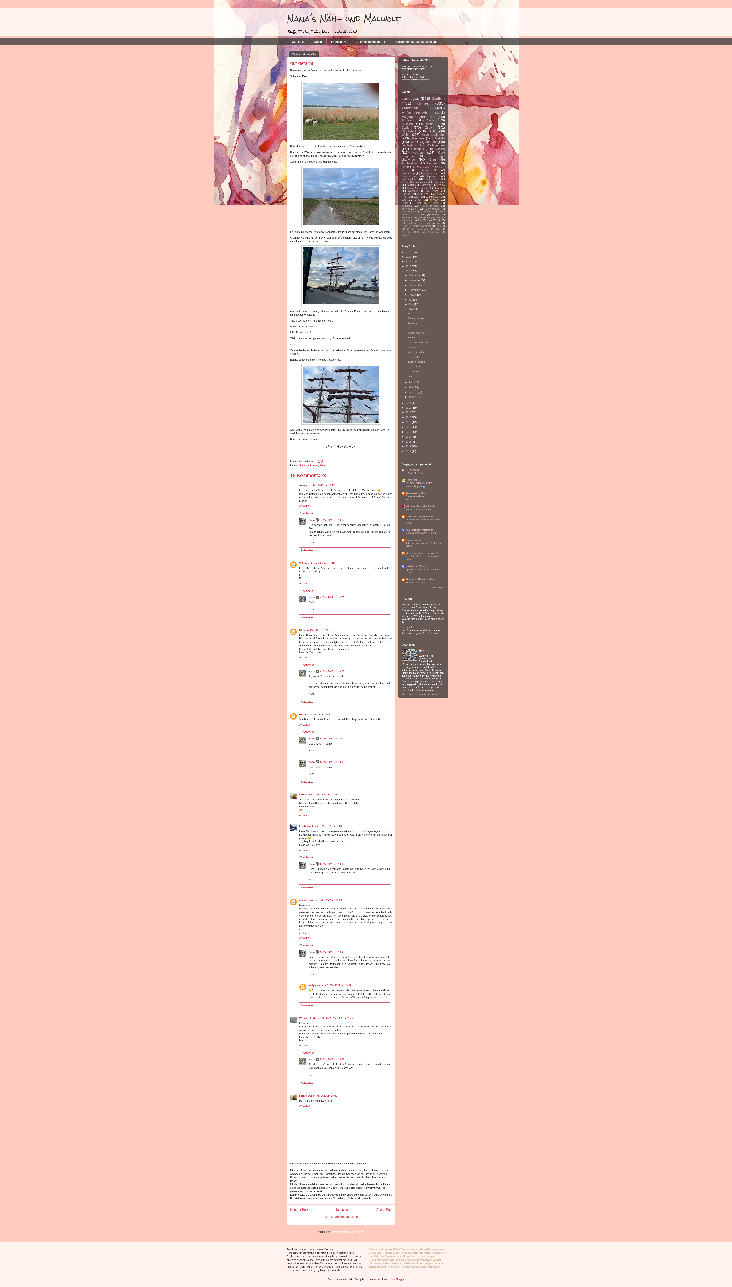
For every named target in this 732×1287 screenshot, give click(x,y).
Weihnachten (436, 145)
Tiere (322, 465)
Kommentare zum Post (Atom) (348, 1231)
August (413, 294)
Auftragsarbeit (414, 113)
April (411, 382)
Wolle (405, 134)
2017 (409, 422)
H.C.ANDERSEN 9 (415, 473)
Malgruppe (409, 117)
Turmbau (412, 323)
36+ (410, 328)
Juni (411, 304)
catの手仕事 (412, 470)
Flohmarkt (421, 232)
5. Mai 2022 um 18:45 (332, 952)
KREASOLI (305, 794)
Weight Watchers (422, 226)
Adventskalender (433, 134)
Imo (420, 220)
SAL (404, 199)
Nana (312, 520)
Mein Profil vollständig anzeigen (419, 694)
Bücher (432, 163)
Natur (315, 465)
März (412, 387)
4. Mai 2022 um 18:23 (322, 485)
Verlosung (424, 217)
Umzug (436, 214)
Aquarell (407, 120)
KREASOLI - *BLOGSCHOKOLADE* (419, 482)
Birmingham (407, 232)
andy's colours (308, 900)
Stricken (407, 124)
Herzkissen (436, 232)
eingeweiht (413, 357)
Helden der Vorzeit (416, 566)
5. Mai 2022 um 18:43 (332, 864)
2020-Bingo (423, 193)
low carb (440, 188)
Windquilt (407, 205)
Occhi (405, 226)
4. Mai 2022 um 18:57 (319, 630)
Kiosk (429, 220)
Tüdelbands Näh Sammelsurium (415, 495)
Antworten (304, 505)
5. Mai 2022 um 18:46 (332, 1059)
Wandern (413, 190)
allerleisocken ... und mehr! (422, 553)
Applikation (409, 163)
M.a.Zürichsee (409, 211)
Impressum (338, 41)
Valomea (304, 563)
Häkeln (440, 138)
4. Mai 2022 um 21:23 (325, 794)
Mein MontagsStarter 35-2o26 (421, 533)
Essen (429, 127)
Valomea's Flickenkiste (419, 516)
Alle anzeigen (439, 588)
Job (438, 223)
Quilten (438, 98)
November (415, 280)
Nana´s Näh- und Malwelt (343, 18)
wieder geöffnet (416, 332)
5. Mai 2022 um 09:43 (331, 826)
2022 (409, 271)
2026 (409, 252)
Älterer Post (384, 1209)
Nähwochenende (430, 173)
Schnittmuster (422, 229)
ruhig (410, 376)
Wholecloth (423, 167)
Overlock (427, 211)
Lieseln (434, 202)
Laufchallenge (409, 176)
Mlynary (434, 199)
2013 (409, 441)
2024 (409, 261)
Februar (413, 392)
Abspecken (432, 179)
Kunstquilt (417, 149)
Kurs (413, 142)
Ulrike (302, 630)
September (415, 290)
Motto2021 (427, 185)
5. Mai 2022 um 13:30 (330, 900)
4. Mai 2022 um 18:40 (323, 563)
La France (432, 190)
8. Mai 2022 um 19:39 (339, 985)
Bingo (405, 202)
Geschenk (417, 138)
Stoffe (405, 127)
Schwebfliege (409, 209)
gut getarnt (414, 371)
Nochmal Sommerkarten (418, 509)
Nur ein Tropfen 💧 (415, 486)
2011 (409, 451)
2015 (409, 432)
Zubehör (431, 142)
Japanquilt (432, 176)
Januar (413, 396)
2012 (409, 446)
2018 (409, 417)
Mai (411, 309)
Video (437, 229)
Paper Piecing (429, 205)
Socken (406, 193)
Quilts (318, 41)
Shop (405, 166)
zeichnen (410, 108)
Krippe (410, 188)
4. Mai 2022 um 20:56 (319, 714)
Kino (438, 226)
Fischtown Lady (308, 826)
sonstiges (410, 98)
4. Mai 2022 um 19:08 (332, 671)
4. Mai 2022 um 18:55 (332, 520)
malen (430, 124)
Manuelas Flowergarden (420, 579)
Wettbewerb (408, 217)
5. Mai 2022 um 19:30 (325, 1095)
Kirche (405, 182)
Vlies (442, 185)
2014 (409, 436)
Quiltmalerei (432, 197)
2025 (409, 256)
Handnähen (420, 182)
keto (439, 220)
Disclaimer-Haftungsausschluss (415, 41)
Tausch (405, 229)
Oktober (413, 285)
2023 (409, 266)
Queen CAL (428, 170)
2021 (409, 403)
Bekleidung (409, 145)
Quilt (432, 131)
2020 (409, 407)
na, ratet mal (415, 366)
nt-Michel (407, 627)
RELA (302, 714)
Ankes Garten (413, 540)
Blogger (400, 1279)
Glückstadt (305, 465)
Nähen (423, 103)
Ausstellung (408, 173)
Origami (424, 188)
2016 (409, 427)
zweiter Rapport (416, 361)
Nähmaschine (409, 179)
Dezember (415, 275)
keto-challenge (409, 223)
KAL (419, 202)
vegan (426, 223)
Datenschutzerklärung (370, 41)
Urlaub (418, 199)
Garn (432, 159)
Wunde (411, 347)
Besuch (412, 337)
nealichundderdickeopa (419, 529)
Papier (421, 214)
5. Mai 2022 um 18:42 (332, 738)
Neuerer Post (299, 1209)
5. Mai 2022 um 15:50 (342, 1018)
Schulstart (411, 499)
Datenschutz (432, 209)
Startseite (298, 41)
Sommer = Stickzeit (415, 582)
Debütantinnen (416, 318)
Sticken (440, 149)
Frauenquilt (439, 182)
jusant (377, 1279)
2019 (409, 412)
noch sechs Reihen (418, 342)
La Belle (411, 185)
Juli (411, 299)
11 (409, 313)
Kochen (418, 152)
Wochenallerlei (416, 352)
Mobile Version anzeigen (341, 1216)
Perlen (404, 235)
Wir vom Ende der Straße (314, 1018)
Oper (416, 197)
